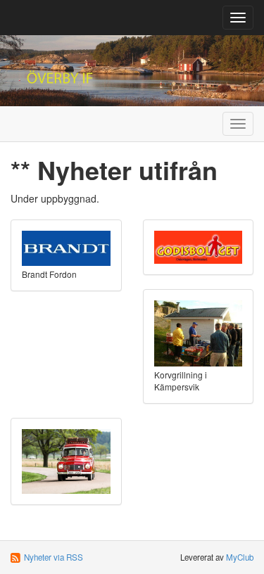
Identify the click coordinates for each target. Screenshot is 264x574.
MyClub (239, 557)
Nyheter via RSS (53, 557)
